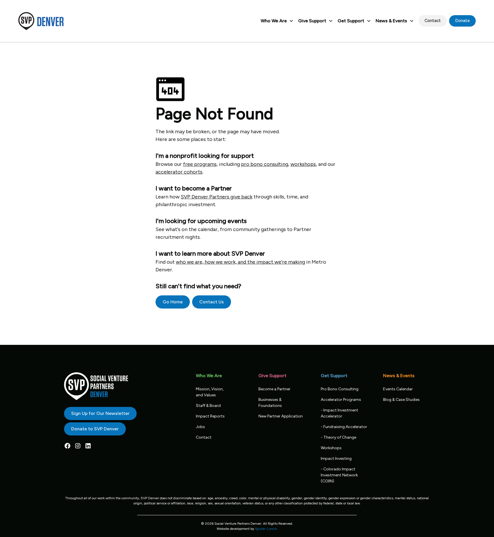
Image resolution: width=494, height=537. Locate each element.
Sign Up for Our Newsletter (100, 413)
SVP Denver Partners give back (216, 197)
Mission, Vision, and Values (210, 392)
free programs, (200, 164)
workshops (303, 164)
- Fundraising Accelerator (344, 426)
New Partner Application (280, 416)
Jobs (200, 426)
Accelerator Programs (341, 399)
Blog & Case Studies (401, 399)
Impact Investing (336, 458)
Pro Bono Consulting (339, 389)
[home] (41, 21)
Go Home (173, 302)
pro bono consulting (264, 164)
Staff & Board (208, 405)
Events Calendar (398, 389)
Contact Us (211, 302)
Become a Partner (274, 389)
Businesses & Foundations (270, 402)
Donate (462, 20)
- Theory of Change (338, 437)
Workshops (331, 447)
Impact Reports (210, 416)
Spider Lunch (266, 529)
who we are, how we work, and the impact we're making (240, 262)
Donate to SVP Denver (95, 428)
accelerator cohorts (179, 172)
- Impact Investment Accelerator (339, 413)
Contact (433, 20)
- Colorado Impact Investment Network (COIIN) (339, 475)
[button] (277, 21)
